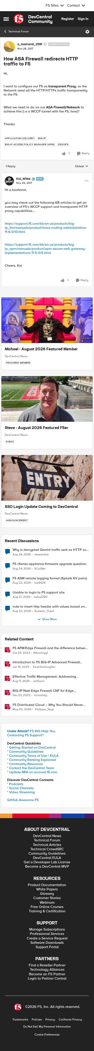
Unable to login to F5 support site (39, 592)
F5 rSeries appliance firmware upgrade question (49, 564)
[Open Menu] (87, 32)
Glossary (47, 894)
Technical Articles (47, 845)
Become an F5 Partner (47, 974)
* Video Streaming (21, 792)
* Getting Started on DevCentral (31, 747)
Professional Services (47, 934)
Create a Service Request (47, 938)
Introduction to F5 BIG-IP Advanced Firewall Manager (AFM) (46, 662)
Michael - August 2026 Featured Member (41, 349)
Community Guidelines (47, 853)
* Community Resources (25, 764)
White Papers (47, 889)
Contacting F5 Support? (25, 735)
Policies (37, 1019)
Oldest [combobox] (81, 166)
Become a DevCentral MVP (47, 866)
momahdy (40, 695)
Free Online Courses (47, 907)
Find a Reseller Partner (47, 965)
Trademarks (20, 1019)
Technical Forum (18, 31)
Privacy (50, 1019)
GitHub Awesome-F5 (23, 800)
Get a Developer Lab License (47, 862)
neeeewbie (41, 554)
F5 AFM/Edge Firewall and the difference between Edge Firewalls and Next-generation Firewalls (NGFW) (51, 648)
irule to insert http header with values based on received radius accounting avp (49, 607)
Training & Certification (47, 911)
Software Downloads (47, 943)
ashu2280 (40, 597)
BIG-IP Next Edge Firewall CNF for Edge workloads (43, 691)
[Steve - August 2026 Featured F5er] (47, 399)
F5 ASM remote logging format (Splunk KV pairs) (50, 578)
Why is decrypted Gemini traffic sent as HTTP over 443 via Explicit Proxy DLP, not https (51, 550)
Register (67, 19)
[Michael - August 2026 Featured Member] (47, 320)
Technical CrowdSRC (47, 849)
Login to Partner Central (47, 978)
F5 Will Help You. (31, 731)
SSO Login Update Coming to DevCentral (41, 507)
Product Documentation (47, 885)
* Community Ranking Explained (31, 760)
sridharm (39, 681)
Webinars (47, 902)
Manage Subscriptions (47, 929)
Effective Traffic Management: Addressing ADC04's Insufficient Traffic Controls (44, 677)
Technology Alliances (47, 970)
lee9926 (40, 583)
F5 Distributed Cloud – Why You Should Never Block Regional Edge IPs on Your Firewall (48, 705)
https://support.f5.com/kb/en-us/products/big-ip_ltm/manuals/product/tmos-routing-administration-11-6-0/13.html (46, 227)
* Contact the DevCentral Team (30, 768)
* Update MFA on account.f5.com (32, 772)
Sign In (83, 19)
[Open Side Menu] (6, 19)
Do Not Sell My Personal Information (47, 1026)
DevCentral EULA (47, 858)
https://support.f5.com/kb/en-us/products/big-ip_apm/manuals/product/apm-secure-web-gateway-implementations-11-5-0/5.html (45, 248)
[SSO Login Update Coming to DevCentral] (47, 478)
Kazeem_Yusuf (44, 611)
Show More (49, 619)
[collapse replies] (47, 175)
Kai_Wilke (23, 179)
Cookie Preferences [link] (47, 1034)
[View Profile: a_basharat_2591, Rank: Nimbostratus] (9, 46)
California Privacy (70, 1019)
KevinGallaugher (44, 667)
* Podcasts (15, 784)
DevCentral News (16, 356)
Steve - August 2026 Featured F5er (36, 428)
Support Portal (47, 947)
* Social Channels (20, 788)
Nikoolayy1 (41, 653)
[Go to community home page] (33, 18)
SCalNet (39, 568)
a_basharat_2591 (29, 44)
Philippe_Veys (44, 709)
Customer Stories (47, 898)
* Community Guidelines (25, 751)
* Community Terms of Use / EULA (33, 756)
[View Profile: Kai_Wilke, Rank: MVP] (9, 180)
